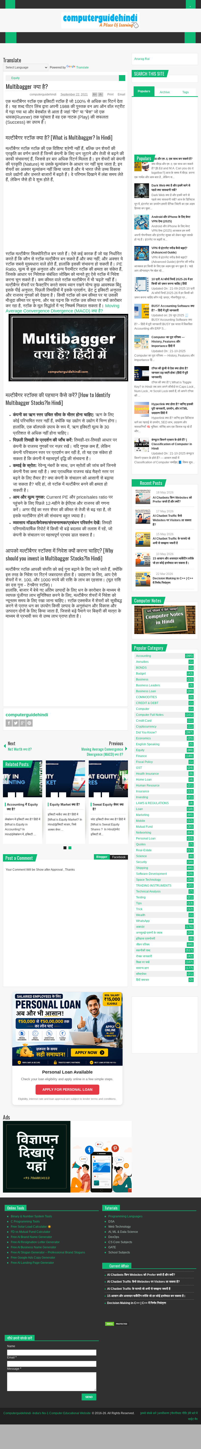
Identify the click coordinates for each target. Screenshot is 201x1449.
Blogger (101, 857)
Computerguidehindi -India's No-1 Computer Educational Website (47, 1413)
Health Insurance (147, 773)
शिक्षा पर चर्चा (143, 962)
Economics (143, 738)
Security (141, 862)
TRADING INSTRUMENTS (153, 885)
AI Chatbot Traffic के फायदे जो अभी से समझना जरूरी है (138, 1288)
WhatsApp (143, 921)
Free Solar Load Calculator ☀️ (31, 1226)
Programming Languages (125, 1216)
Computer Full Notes (149, 715)
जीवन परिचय (143, 944)
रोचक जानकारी (144, 956)
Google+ (22, 723)
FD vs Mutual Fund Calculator (30, 1232)
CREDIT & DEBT (147, 703)
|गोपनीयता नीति (178, 1413)
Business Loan (146, 691)
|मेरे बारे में (193, 1413)
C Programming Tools (25, 1221)
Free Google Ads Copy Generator (33, 1257)
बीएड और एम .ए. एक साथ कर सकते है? (171, 158)
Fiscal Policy (144, 762)
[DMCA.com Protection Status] (117, 1325)
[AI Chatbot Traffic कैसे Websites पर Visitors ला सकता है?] (143, 516)
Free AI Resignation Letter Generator (35, 1242)
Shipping (142, 868)
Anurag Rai (142, 59)
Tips (139, 903)
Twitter (16, 723)
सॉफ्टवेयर (141, 974)
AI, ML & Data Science (123, 1232)
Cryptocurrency (146, 726)
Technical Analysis (148, 891)
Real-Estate (144, 850)
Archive (165, 92)
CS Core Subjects (120, 1242)
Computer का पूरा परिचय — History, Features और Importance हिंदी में (168, 341)
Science (141, 856)
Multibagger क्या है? (27, 86)
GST (139, 768)
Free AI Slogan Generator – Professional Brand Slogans (48, 1252)
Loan (139, 809)
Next (125, 779)
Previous (6, 779)
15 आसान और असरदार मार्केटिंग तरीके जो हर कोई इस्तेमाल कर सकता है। (146, 1296)
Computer (142, 709)
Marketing (142, 815)
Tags (185, 92)
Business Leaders (148, 685)
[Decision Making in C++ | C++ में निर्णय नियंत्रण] (143, 579)
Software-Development (151, 874)
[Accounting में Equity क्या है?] (22, 778)
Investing (142, 797)
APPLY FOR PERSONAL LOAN (67, 1089)
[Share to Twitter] (30, 783)
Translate (82, 67)
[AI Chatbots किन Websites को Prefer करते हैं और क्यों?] (143, 496)
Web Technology (119, 1226)
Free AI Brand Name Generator (31, 1237)
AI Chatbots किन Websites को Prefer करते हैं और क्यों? (141, 1274)
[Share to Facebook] (24, 783)
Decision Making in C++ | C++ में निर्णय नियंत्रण (136, 1303)
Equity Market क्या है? (65, 804)
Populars (144, 91)
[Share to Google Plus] (36, 783)
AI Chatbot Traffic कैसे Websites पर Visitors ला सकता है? (172, 520)
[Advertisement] (65, 217)
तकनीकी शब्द (143, 950)
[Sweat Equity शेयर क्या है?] (108, 778)
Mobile (140, 821)
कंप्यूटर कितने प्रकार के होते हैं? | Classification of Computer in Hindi (171, 444)
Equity (15, 78)
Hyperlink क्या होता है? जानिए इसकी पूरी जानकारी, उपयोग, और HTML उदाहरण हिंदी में (172, 408)
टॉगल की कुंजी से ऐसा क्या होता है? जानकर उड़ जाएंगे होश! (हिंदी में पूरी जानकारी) (169, 373)
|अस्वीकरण (163, 1413)
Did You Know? (146, 732)
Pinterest (29, 723)
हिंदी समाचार (142, 980)
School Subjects (119, 1252)
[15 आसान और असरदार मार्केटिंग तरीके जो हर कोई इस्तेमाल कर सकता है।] (143, 559)
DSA (111, 1221)
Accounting (143, 656)
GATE (112, 1247)
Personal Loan (146, 838)
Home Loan (144, 779)
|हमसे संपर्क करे (148, 1413)
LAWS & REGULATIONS (152, 803)
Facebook (9, 723)
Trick (139, 909)
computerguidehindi (43, 94)
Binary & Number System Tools (31, 1216)
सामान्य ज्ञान (142, 968)
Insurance (142, 791)
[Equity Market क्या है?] (65, 778)
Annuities (142, 662)
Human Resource (148, 785)
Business (142, 679)
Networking (143, 832)
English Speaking (148, 744)
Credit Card (143, 720)
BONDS (141, 667)
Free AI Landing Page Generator (32, 1262)
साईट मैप (193, 1419)
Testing (141, 897)
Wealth (140, 915)
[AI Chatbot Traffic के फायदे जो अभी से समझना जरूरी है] (143, 539)
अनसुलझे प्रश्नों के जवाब (149, 932)
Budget (141, 673)
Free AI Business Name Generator (33, 1247)
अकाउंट (140, 927)
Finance (141, 756)
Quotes (141, 844)
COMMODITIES (146, 697)
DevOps (113, 1237)
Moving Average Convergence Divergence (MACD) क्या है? (62, 308)
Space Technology (148, 879)
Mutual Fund (144, 826)
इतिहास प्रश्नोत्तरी (145, 938)
